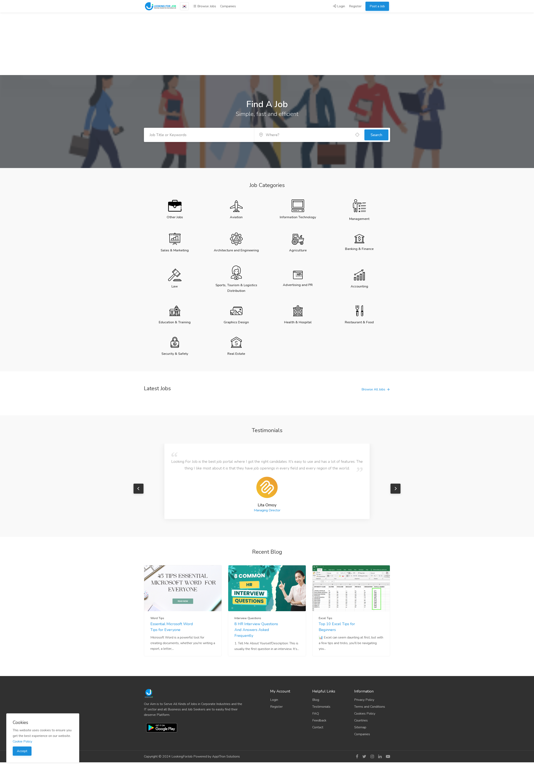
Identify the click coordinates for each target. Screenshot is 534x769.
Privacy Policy (364, 699)
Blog (315, 699)
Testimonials (321, 706)
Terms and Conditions (369, 706)
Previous (139, 489)
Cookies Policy (364, 713)
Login (340, 6)
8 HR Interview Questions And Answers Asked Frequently (256, 629)
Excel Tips (325, 618)
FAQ (315, 713)
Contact (317, 727)
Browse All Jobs (373, 389)
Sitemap (360, 727)
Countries (361, 720)
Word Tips (157, 618)
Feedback (319, 720)
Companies (228, 6)
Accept (22, 751)
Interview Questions (247, 618)
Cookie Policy (22, 741)
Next (395, 489)
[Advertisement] (267, 44)
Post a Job (377, 6)
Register (355, 6)
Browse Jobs (206, 6)
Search (376, 134)
